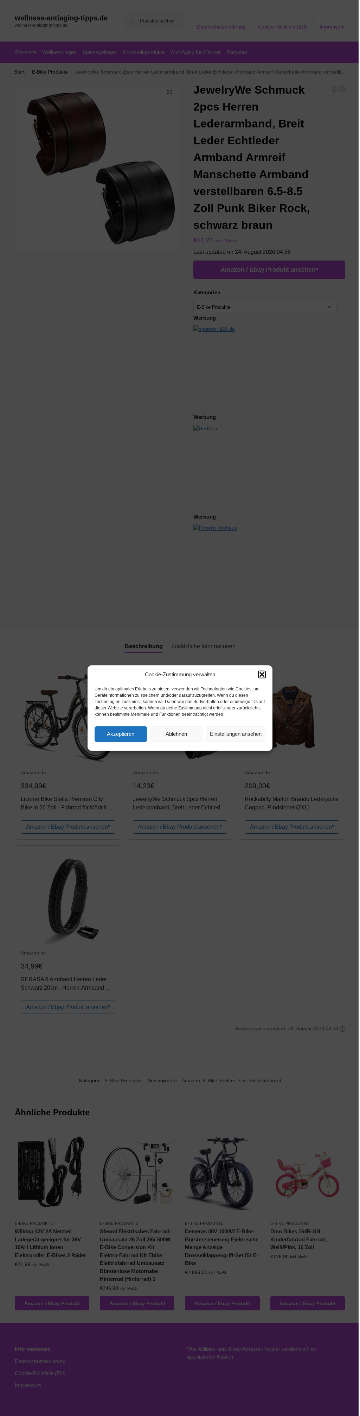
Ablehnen (176, 734)
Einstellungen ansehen (236, 734)
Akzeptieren (120, 734)
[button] (261, 674)
